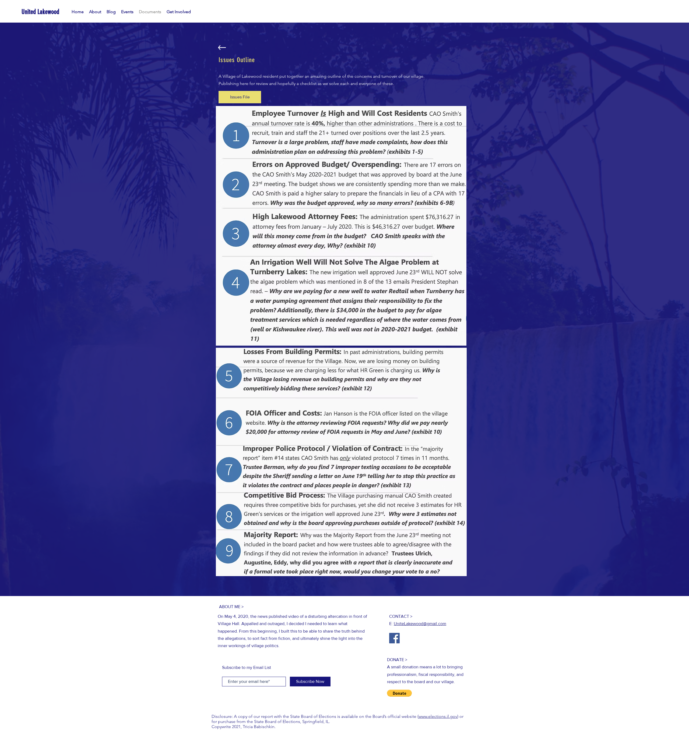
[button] (399, 693)
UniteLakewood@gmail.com (420, 623)
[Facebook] (394, 638)
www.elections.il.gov (438, 716)
